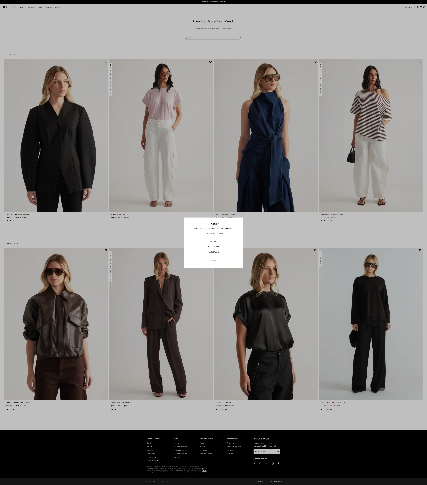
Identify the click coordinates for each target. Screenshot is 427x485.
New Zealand (213, 246)
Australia (213, 241)
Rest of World (213, 252)
